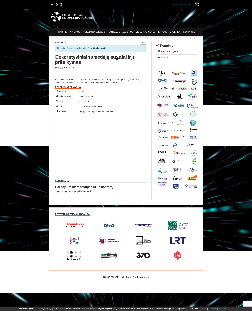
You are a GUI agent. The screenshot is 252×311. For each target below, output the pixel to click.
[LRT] (177, 240)
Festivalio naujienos (120, 32)
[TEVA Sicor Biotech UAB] (108, 225)
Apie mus (75, 32)
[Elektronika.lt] (108, 255)
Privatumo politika (140, 277)
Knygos (162, 32)
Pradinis (62, 32)
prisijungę (62, 191)
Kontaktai (189, 32)
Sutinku (203, 309)
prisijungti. (100, 48)
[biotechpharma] (143, 225)
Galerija (175, 32)
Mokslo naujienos (94, 32)
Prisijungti (164, 57)
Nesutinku (212, 309)
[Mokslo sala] (74, 255)
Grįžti (143, 43)
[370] (143, 255)
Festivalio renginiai (169, 51)
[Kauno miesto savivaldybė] (74, 240)
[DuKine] (177, 255)
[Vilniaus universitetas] (108, 240)
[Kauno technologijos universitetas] (143, 240)
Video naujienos (146, 32)
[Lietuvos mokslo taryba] (177, 225)
